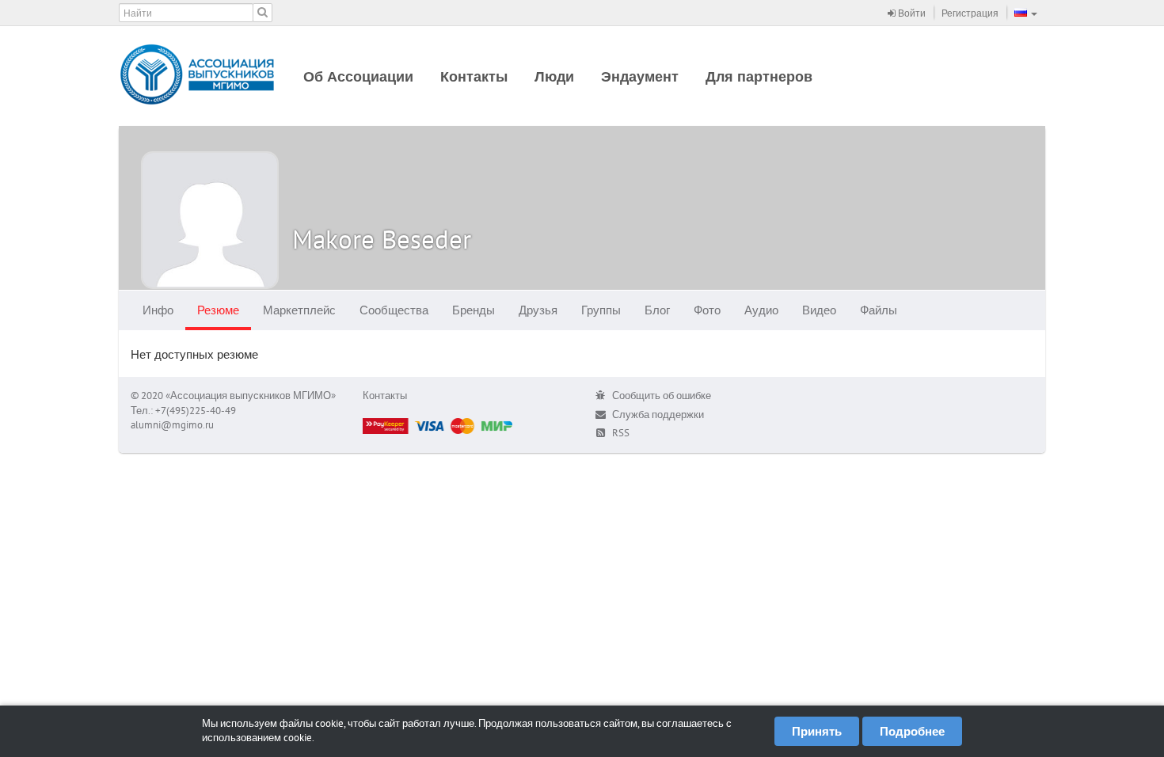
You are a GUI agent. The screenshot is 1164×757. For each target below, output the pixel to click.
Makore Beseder (381, 239)
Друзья (538, 310)
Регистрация (970, 13)
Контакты (474, 76)
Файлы (878, 310)
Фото (707, 310)
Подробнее (912, 731)
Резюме (218, 310)
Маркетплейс (299, 310)
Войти (911, 13)
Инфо (158, 310)
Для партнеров (759, 76)
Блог (657, 310)
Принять (817, 731)
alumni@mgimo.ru (172, 425)
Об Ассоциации (358, 76)
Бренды (473, 310)
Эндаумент (640, 76)
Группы (601, 310)
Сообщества (393, 310)
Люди (554, 76)
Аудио (761, 310)
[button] (1025, 12)
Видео (819, 310)
